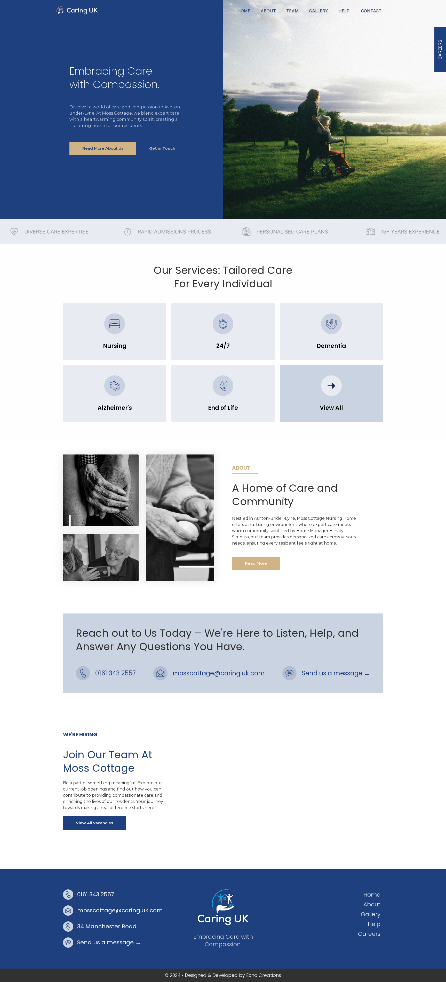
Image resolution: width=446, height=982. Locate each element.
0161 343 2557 (115, 673)
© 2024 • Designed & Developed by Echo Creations (223, 975)
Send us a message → (336, 673)
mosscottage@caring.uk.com (219, 673)
